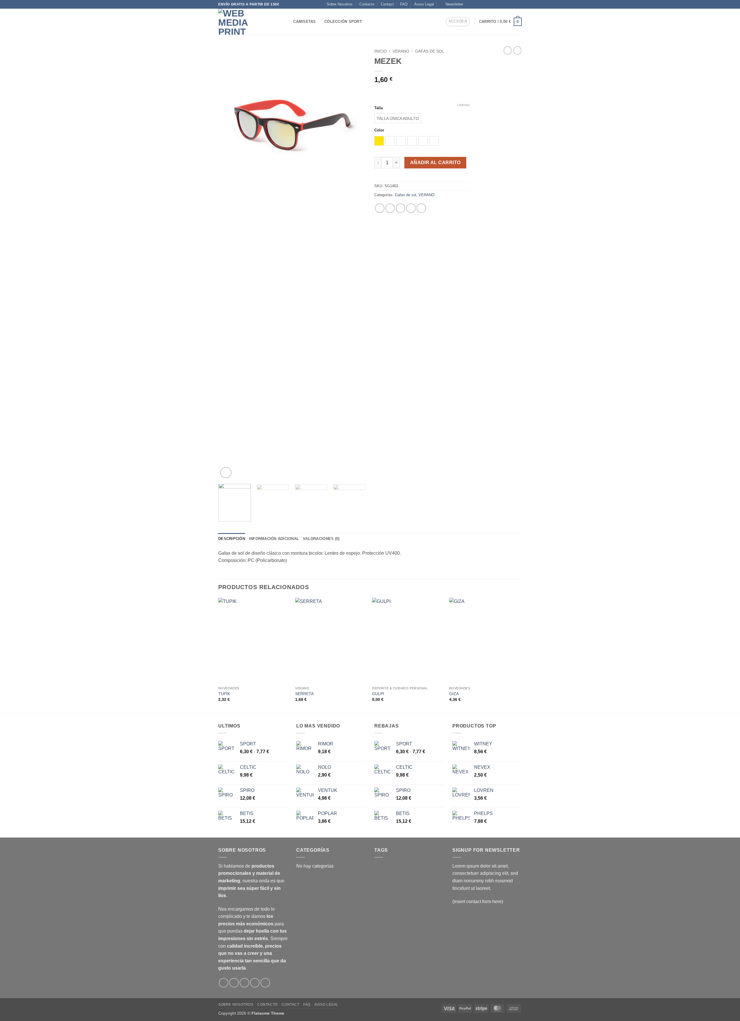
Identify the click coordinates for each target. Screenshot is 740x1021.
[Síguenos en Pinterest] (513, 4)
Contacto (366, 4)
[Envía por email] (400, 208)
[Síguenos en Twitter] (491, 4)
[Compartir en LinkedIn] (421, 208)
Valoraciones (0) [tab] (321, 539)
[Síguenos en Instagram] (474, 4)
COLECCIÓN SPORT (343, 21)
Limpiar (463, 105)
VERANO (401, 51)
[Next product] (508, 50)
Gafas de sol (429, 51)
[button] (451, 4)
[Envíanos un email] (502, 4)
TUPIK (224, 693)
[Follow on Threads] (497, 4)
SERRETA (304, 693)
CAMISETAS (304, 21)
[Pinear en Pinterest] (411, 208)
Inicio (380, 51)
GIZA (454, 693)
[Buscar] (287, 21)
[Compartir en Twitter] (390, 208)
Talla (378, 108)
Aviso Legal (424, 4)
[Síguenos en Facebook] (469, 4)
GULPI (378, 693)
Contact (387, 4)
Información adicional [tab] (274, 539)
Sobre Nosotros (340, 4)
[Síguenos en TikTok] (480, 4)
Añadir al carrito (435, 162)
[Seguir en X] (485, 4)
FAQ (404, 4)
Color (379, 130)
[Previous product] (517, 50)
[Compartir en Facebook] (379, 208)
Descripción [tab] (231, 539)
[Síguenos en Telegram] (519, 4)
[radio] (397, 118)
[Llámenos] (508, 4)
